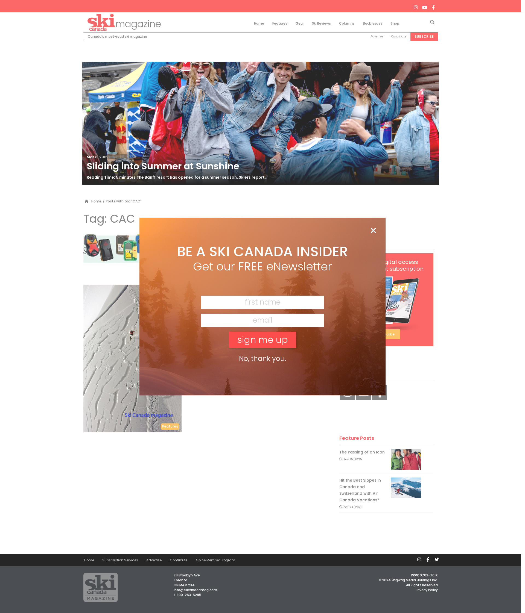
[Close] (373, 231)
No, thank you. (262, 358)
